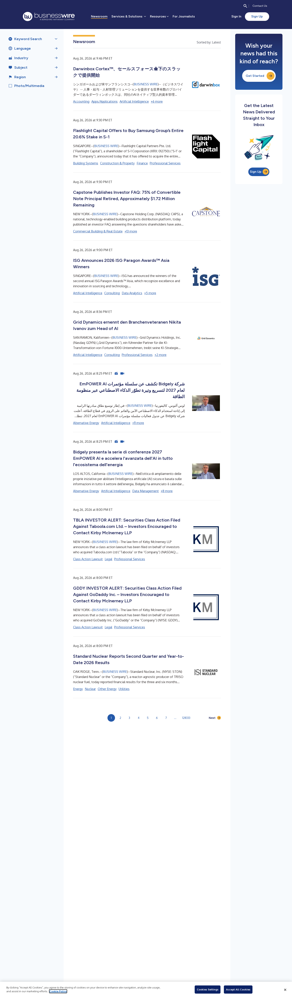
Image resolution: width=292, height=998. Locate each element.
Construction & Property (117, 163)
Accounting (81, 101)
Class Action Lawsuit (88, 559)
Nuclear (90, 689)
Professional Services (165, 163)
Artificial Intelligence (134, 101)
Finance (142, 163)
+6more (157, 101)
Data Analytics (132, 293)
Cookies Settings (207, 989)
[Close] (285, 990)
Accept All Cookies (238, 989)
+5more (150, 293)
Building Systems (85, 163)
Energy (78, 689)
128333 (186, 717)
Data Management (145, 491)
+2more (160, 355)
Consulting (112, 293)
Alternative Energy (86, 423)
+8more (167, 491)
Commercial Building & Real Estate (98, 231)
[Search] (245, 6)
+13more (131, 231)
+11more (138, 423)
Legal (108, 559)
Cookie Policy (58, 991)
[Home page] (49, 16)
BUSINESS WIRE (146, 84)
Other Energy (107, 689)
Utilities (124, 689)
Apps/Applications (104, 101)
